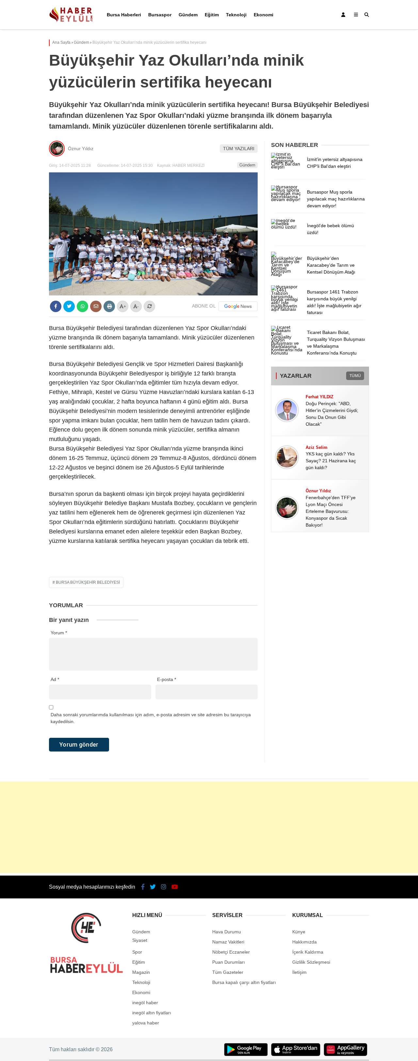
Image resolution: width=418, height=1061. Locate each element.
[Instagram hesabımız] (163, 887)
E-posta (166, 679)
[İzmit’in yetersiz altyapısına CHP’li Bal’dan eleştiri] (286, 166)
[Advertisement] (209, 827)
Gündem (188, 14)
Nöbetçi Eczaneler (231, 952)
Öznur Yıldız (80, 148)
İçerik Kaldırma (307, 952)
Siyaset (139, 940)
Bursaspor (159, 14)
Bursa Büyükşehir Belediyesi (88, 582)
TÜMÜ (355, 375)
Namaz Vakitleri (228, 941)
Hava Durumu (226, 931)
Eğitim (212, 14)
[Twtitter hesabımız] (153, 887)
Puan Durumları (228, 962)
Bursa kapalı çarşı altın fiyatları (244, 982)
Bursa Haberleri (124, 14)
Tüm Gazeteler (227, 972)
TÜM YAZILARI (238, 148)
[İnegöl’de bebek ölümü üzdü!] (286, 227)
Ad (55, 679)
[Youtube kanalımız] (174, 887)
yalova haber (145, 1022)
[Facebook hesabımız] (143, 887)
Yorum (59, 632)
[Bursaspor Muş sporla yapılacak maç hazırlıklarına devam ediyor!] (286, 199)
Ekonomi (263, 14)
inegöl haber (145, 1002)
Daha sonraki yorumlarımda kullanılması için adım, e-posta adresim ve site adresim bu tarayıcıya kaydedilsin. (151, 718)
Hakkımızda (304, 941)
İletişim (299, 972)
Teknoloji (236, 14)
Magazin (141, 972)
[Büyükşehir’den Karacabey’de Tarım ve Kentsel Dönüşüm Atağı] (286, 274)
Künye (298, 931)
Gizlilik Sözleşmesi (311, 962)
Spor (137, 952)
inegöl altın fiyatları (151, 1012)
